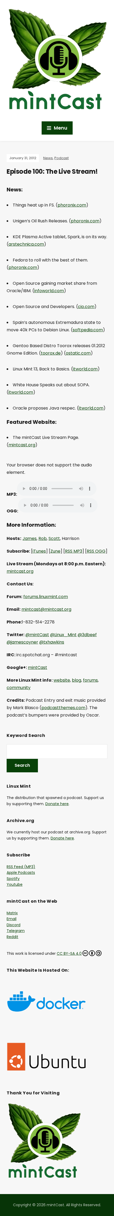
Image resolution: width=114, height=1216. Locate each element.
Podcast (61, 157)
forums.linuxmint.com (45, 597)
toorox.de (51, 353)
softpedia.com (88, 330)
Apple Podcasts (21, 872)
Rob (42, 538)
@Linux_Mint (63, 635)
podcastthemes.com (63, 708)
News (48, 157)
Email (11, 918)
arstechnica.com (26, 244)
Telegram (16, 930)
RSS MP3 (73, 551)
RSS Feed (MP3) (21, 866)
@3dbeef (87, 635)
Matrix (12, 913)
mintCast (37, 667)
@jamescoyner (22, 642)
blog (76, 680)
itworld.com (85, 369)
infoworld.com (49, 291)
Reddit (12, 936)
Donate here (57, 803)
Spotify (13, 878)
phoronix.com (72, 205)
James (30, 538)
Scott (54, 538)
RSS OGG (96, 551)
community (18, 688)
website (62, 680)
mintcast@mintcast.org (46, 609)
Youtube (15, 884)
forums (90, 680)
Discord (13, 925)
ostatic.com (78, 353)
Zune (55, 551)
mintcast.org (21, 445)
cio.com (86, 307)
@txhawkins (51, 642)
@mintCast (37, 635)
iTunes (39, 551)
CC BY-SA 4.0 (69, 953)
